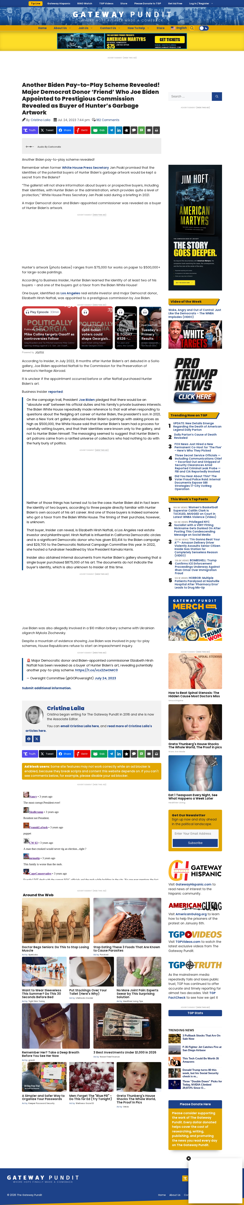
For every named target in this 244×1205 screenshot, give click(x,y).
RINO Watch (84, 3)
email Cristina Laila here (80, 726)
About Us (60, 28)
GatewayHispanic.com (193, 884)
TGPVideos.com (188, 942)
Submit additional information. (46, 688)
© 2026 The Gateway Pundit (24, 1195)
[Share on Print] (156, 130)
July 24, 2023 (105, 678)
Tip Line (35, 3)
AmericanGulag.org (191, 914)
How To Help (136, 28)
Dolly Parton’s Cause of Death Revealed (195, 436)
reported (55, 391)
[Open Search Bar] (192, 28)
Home (42, 28)
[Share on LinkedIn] (119, 130)
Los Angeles (70, 293)
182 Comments (107, 120)
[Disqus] (91, 835)
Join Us (83, 28)
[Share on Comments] (134, 130)
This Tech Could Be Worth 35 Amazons (201, 1060)
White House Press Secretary (85, 167)
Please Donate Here (195, 1104)
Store (123, 3)
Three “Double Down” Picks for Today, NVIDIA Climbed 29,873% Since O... (202, 1084)
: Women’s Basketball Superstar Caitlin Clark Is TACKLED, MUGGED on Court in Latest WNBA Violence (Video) (195, 512)
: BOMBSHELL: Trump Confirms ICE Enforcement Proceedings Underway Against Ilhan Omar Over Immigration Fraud (197, 567)
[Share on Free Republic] (126, 130)
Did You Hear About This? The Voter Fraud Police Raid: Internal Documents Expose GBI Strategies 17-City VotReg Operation (197, 483)
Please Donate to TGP (147, 3)
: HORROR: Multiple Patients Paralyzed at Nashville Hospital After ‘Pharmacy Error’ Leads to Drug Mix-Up (197, 582)
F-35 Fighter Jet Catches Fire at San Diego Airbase (202, 1048)
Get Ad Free (175, 3)
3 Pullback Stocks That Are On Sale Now (201, 1037)
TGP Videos (106, 3)
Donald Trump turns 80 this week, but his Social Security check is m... (200, 1073)
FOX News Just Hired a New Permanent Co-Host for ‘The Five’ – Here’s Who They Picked (198, 447)
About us (174, 1195)
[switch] (204, 28)
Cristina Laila (65, 708)
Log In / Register (199, 3)
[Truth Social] (185, 1178)
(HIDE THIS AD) (130, 57)
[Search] (217, 96)
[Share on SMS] (141, 130)
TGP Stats (195, 1013)
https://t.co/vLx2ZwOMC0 (96, 670)
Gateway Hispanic (58, 3)
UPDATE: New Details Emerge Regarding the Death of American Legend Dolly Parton (197, 426)
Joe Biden (87, 399)
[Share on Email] (149, 130)
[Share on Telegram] (111, 130)
